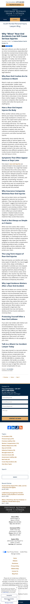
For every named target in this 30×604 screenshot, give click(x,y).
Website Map (15, 568)
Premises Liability (8, 441)
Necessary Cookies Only (9, 599)
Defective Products (8, 450)
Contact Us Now (15, 418)
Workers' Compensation (10, 443)
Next (18, 377)
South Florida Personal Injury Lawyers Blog (15, 12)
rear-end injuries (14, 164)
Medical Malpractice (9, 445)
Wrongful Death (7, 452)
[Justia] (17, 427)
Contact (15, 19)
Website (15, 561)
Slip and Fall (6, 448)
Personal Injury (8, 439)
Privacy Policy (15, 566)
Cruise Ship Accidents (9, 462)
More (25, 19)
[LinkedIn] (13, 427)
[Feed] (21, 427)
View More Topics (7, 464)
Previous (5, 377)
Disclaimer (15, 563)
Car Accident (10, 369)
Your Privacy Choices (12, 552)
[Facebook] (9, 427)
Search (15, 477)
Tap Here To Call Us (15, 4)
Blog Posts (15, 574)
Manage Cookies (15, 554)
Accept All (9, 595)
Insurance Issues (8, 455)
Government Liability (9, 457)
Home (5, 19)
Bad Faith (6, 459)
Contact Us (15, 571)
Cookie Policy (23, 552)
